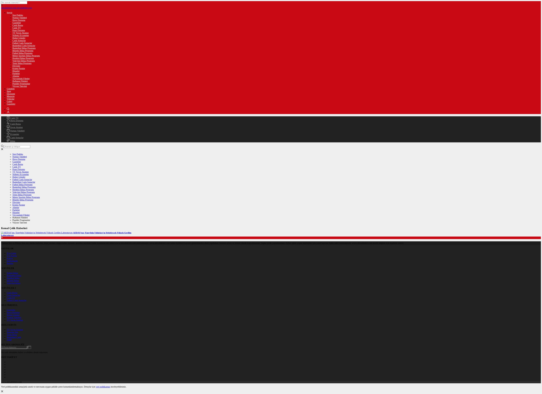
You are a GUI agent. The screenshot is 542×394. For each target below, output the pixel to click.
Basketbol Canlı (14, 337)
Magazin (11, 96)
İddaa (12, 141)
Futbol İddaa (12, 273)
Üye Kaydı (12, 256)
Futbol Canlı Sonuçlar (22, 43)
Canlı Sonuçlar (19, 40)
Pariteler (16, 73)
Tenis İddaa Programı (21, 63)
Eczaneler (14, 134)
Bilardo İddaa (13, 280)
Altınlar (15, 76)
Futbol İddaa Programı (22, 53)
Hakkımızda (12, 261)
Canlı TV (16, 28)
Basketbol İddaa (14, 275)
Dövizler (16, 66)
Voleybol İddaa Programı (23, 61)
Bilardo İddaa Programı (22, 50)
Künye (10, 258)
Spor (9, 91)
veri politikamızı (103, 387)
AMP (9, 340)
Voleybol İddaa (13, 283)
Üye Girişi (11, 253)
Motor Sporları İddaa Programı (26, 56)
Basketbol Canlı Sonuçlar (23, 45)
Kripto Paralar (18, 68)
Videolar (10, 99)
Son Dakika (17, 15)
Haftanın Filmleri (20, 81)
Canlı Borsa (17, 25)
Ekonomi (11, 94)
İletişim (10, 263)
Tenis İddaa (12, 335)
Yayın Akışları (16, 127)
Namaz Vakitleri (19, 17)
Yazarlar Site (12, 332)
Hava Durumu (18, 20)
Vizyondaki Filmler (21, 78)
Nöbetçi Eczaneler (20, 35)
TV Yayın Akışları (20, 33)
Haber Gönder (18, 38)
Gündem (11, 89)
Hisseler (16, 71)
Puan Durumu (18, 30)
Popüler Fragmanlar (21, 83)
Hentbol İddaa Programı (23, 58)
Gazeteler (16, 23)
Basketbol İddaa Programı (24, 48)
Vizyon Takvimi (19, 86)
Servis (9, 12)
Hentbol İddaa (13, 278)
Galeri (9, 101)
